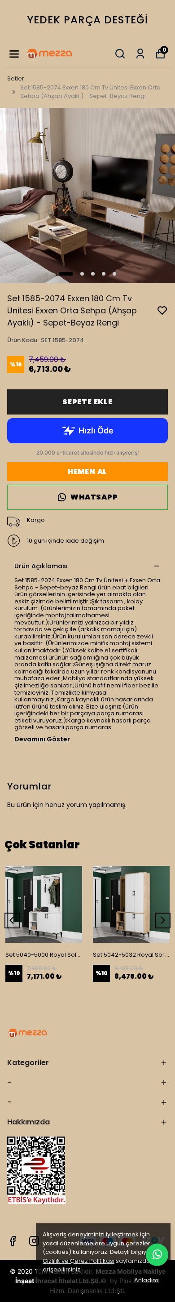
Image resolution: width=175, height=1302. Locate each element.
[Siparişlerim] (140, 53)
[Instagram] (34, 1240)
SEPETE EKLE (87, 402)
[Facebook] (12, 1240)
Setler (15, 78)
